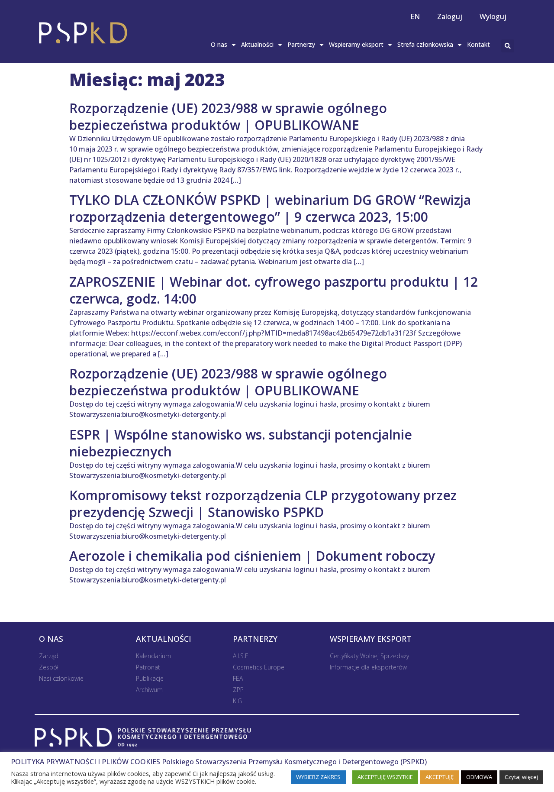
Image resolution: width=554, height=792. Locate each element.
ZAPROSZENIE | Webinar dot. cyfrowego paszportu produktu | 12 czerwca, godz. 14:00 (273, 290)
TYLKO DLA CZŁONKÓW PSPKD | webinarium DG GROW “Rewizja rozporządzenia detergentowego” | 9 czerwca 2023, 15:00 (270, 208)
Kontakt (478, 44)
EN (415, 16)
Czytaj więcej (521, 777)
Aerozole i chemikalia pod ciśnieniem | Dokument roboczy (252, 556)
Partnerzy (301, 44)
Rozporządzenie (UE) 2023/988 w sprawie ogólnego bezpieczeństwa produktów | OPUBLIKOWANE (228, 116)
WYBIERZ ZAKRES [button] (318, 777)
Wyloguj (493, 16)
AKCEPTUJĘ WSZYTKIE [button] (385, 777)
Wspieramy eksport (356, 44)
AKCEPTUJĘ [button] (439, 777)
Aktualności (257, 44)
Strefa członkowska (425, 44)
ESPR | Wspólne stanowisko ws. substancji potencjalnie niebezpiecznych (240, 443)
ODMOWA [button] (479, 777)
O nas (219, 44)
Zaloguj (449, 16)
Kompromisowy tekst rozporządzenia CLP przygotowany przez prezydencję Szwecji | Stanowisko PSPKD (263, 503)
